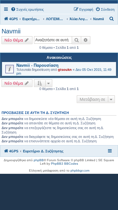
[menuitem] (27, 9)
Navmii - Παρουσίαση (37, 65)
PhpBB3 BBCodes (64, 163)
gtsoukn (65, 69)
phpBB (39, 160)
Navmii (11, 31)
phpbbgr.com (79, 170)
